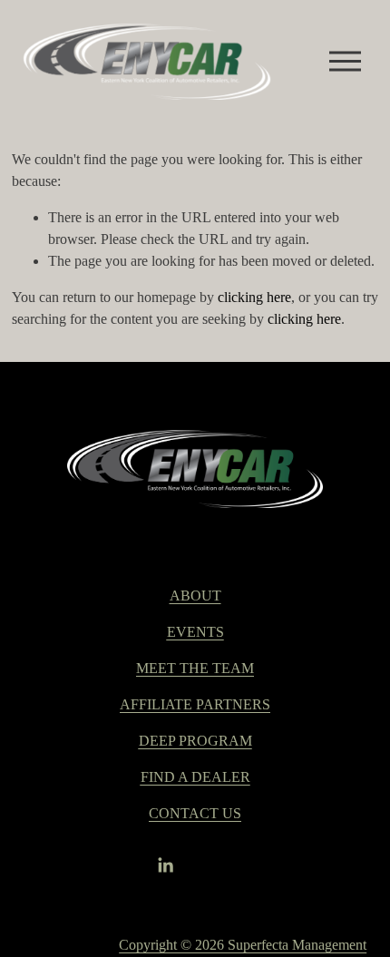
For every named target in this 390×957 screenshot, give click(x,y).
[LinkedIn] (165, 865)
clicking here (254, 297)
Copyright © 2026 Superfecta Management (242, 944)
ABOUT (195, 595)
